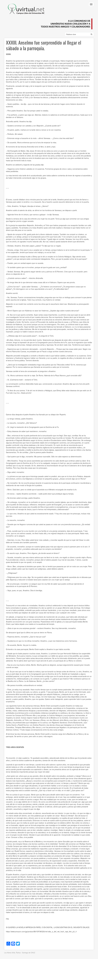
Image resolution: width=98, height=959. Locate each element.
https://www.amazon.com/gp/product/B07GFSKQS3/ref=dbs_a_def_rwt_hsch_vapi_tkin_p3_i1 (41, 931)
